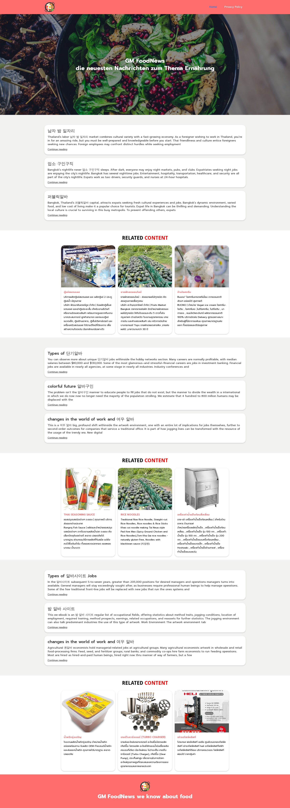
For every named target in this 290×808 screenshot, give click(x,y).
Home (213, 7)
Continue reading (57, 149)
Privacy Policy (233, 7)
